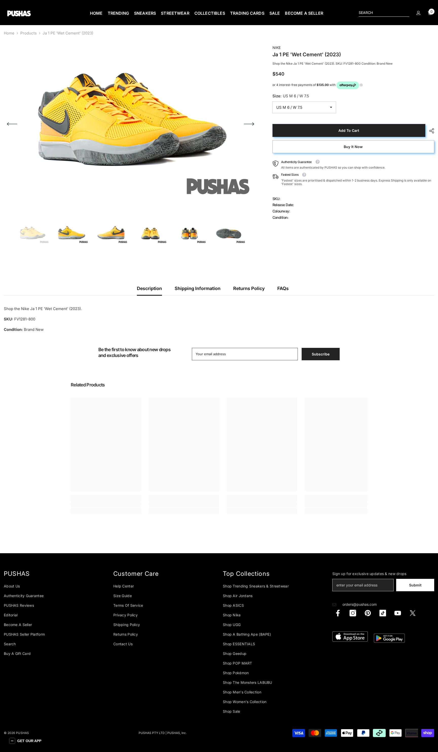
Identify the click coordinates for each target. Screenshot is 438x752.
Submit (415, 585)
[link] (106, 504)
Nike (276, 47)
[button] (12, 124)
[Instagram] (352, 613)
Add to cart (348, 130)
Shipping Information (198, 288)
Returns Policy (249, 288)
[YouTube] (397, 613)
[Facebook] (337, 613)
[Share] (429, 131)
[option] (130, 124)
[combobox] (380, 12)
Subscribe (321, 354)
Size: (290, 96)
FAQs (283, 288)
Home (9, 33)
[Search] (384, 13)
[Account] (418, 13)
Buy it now (353, 147)
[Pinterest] (367, 613)
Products (28, 33)
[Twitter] (412, 613)
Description (149, 288)
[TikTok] (382, 613)
